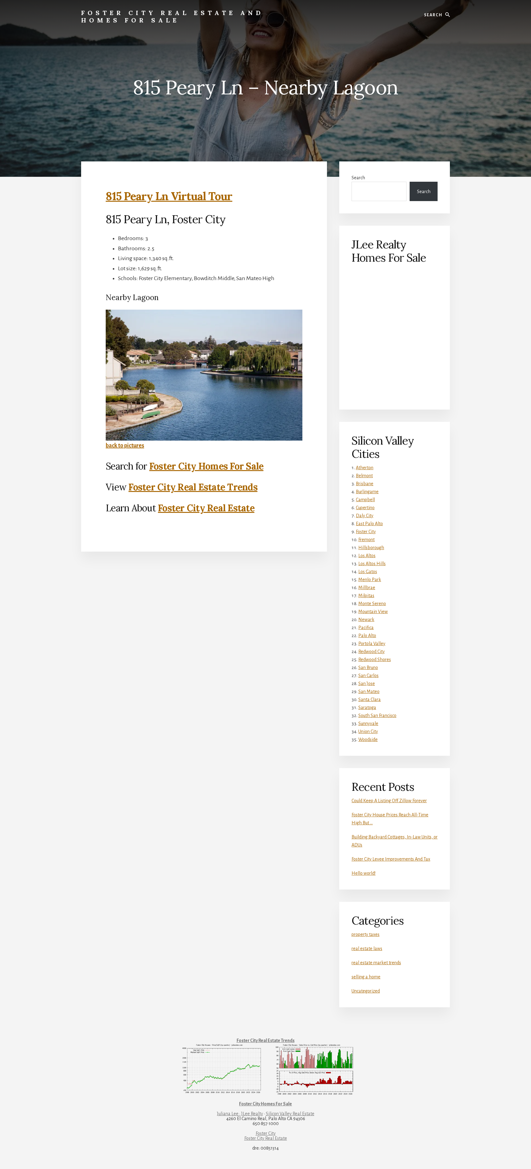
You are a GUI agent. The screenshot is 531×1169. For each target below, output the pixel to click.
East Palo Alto (369, 523)
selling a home (366, 976)
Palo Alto (367, 635)
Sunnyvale (368, 723)
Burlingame (367, 491)
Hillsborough (371, 547)
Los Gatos (367, 571)
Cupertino (365, 507)
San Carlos (368, 675)
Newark (366, 619)
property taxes (366, 934)
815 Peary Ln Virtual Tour (169, 196)
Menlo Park (369, 579)
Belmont (364, 475)
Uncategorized (366, 991)
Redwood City (371, 651)
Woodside (368, 739)
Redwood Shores (374, 659)
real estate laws (367, 948)
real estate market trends (376, 962)
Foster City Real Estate (206, 508)
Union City (368, 731)
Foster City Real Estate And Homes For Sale (172, 16)
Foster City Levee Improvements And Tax (391, 859)
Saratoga (367, 707)
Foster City (366, 531)
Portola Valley (371, 643)
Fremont (366, 539)
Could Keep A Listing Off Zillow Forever (389, 800)
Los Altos (367, 555)
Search (358, 177)
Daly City (364, 515)
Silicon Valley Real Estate (290, 1113)
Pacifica (366, 627)
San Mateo (369, 691)
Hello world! (364, 873)
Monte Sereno (372, 603)
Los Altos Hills (372, 563)
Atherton (364, 467)
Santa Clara (369, 699)
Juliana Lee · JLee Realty (240, 1113)
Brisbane (364, 483)
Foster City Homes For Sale (206, 466)
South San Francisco (377, 715)
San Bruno (368, 667)
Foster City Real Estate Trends (193, 487)
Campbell (365, 499)
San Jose (366, 683)
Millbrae (366, 587)
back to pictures (125, 445)
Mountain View (373, 611)
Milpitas (366, 595)
